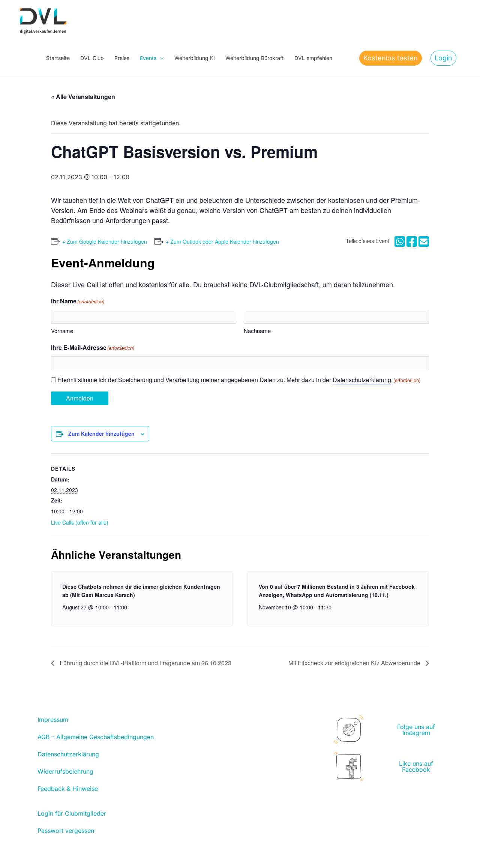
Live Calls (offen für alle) (79, 522)
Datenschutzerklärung (362, 379)
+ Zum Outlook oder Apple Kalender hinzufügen (222, 241)
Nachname (257, 330)
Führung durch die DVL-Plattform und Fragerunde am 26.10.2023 (144, 662)
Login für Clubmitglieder (72, 813)
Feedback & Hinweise (68, 788)
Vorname (62, 330)
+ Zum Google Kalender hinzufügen (104, 241)
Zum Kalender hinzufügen (101, 433)
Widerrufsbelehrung (65, 771)
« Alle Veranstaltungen (83, 96)
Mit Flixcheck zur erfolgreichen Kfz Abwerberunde (355, 662)
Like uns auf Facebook (416, 766)
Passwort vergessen (66, 830)
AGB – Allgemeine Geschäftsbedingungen (96, 737)
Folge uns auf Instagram (416, 729)
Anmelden (79, 398)
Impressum (53, 719)
